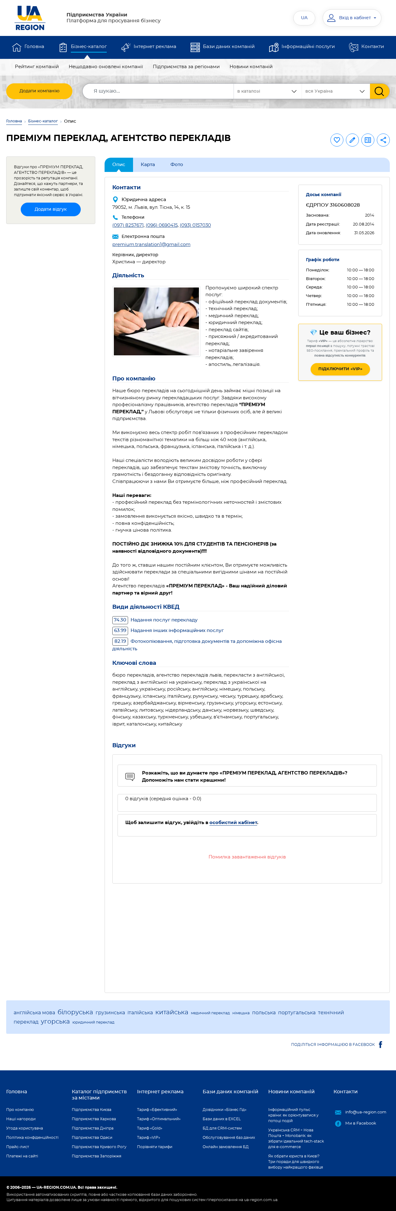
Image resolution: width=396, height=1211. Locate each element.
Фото (176, 164)
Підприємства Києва (91, 1110)
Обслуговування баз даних (229, 1137)
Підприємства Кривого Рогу (99, 1147)
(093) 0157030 (195, 225)
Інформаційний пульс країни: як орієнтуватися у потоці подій (293, 1115)
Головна (34, 46)
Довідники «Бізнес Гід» (225, 1110)
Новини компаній (251, 66)
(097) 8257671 (128, 225)
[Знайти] (380, 91)
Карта (148, 164)
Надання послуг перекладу (156, 620)
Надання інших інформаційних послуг (169, 630)
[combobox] (336, 91)
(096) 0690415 (162, 225)
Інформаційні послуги (308, 46)
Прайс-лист (17, 1147)
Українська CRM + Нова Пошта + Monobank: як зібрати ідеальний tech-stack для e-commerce (296, 1138)
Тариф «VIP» (148, 1137)
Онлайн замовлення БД (226, 1147)
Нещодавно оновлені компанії (106, 66)
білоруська (75, 1012)
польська (264, 1012)
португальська (297, 1012)
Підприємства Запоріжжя (96, 1156)
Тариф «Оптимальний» (159, 1119)
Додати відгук (51, 209)
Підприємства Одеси (92, 1137)
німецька (241, 1013)
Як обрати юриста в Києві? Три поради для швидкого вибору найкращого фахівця (295, 1161)
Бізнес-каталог (89, 46)
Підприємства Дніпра (93, 1128)
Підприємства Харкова (94, 1119)
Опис (118, 164)
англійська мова (34, 1012)
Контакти (372, 46)
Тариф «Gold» (149, 1128)
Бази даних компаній (229, 46)
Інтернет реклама (155, 46)
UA (304, 18)
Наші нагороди (21, 1119)
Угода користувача (24, 1128)
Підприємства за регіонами (186, 66)
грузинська (110, 1012)
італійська (140, 1012)
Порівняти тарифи (154, 1147)
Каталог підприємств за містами (99, 1094)
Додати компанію (39, 91)
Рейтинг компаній (37, 66)
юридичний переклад (93, 1022)
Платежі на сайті (22, 1156)
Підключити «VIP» (340, 369)
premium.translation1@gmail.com (151, 244)
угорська (55, 1022)
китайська (171, 1012)
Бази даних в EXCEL (222, 1119)
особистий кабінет (233, 822)
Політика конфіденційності (32, 1137)
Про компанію (20, 1110)
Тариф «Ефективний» (157, 1110)
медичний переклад (210, 1013)
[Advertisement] (247, 934)
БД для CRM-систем (222, 1128)
